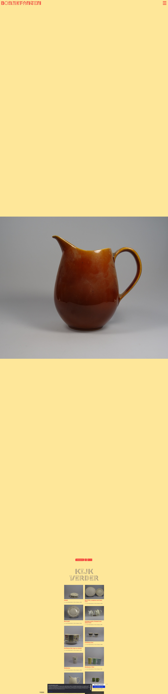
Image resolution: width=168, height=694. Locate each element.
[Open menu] (166, 3)
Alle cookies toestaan (99, 684)
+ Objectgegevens (79, 559)
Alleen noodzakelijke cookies (98, 686)
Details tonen (50, 691)
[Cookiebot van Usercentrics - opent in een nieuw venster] (42, 692)
